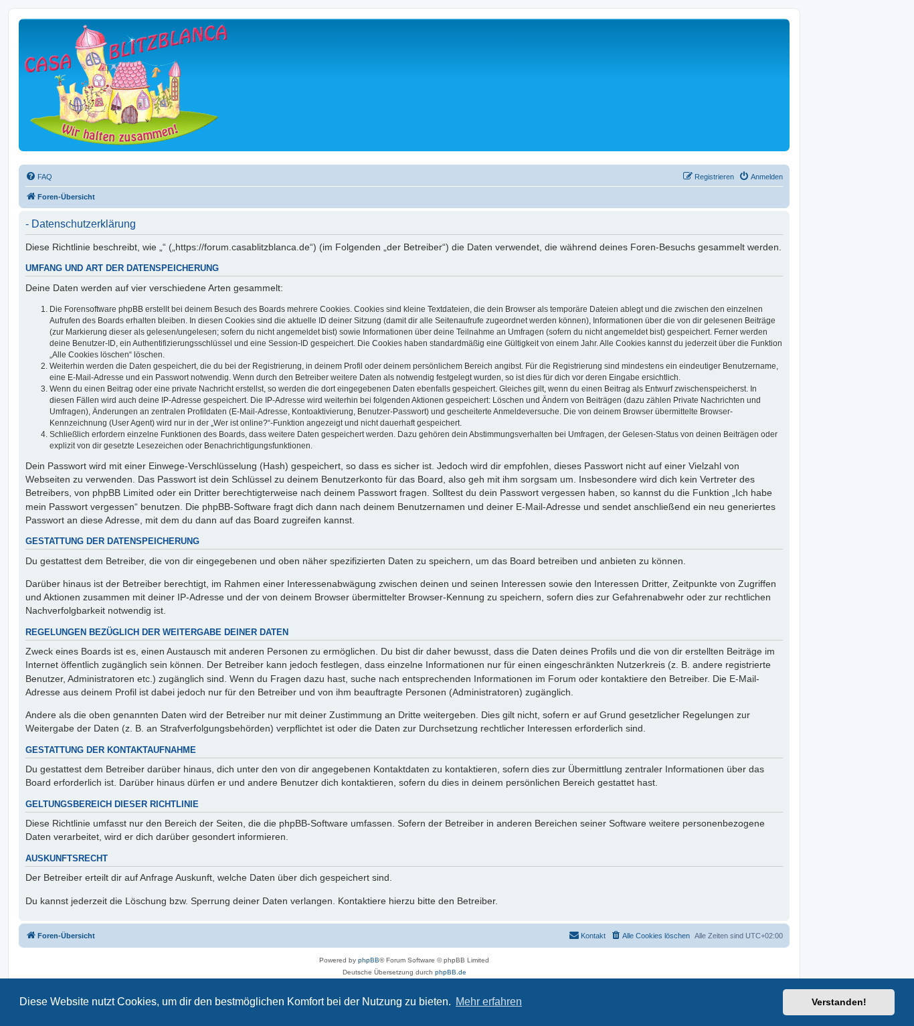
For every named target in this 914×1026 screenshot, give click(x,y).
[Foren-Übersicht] (125, 84)
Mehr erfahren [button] (489, 1001)
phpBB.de (450, 972)
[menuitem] (38, 177)
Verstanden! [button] (839, 1002)
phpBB (368, 960)
